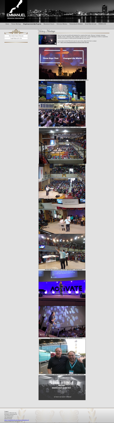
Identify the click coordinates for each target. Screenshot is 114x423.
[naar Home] (16, 11)
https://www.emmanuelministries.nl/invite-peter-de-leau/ (74, 42)
